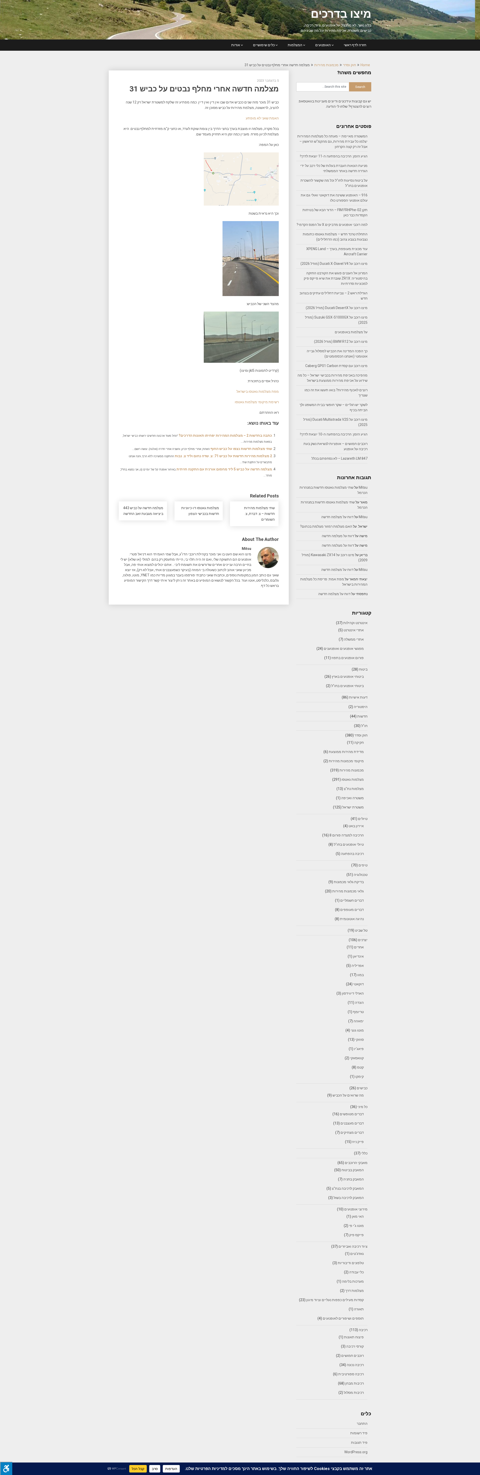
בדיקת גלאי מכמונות (349, 882)
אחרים (359, 947)
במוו (360, 975)
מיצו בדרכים (341, 13)
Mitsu (363, 487)
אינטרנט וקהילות (355, 623)
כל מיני (363, 1107)
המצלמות (295, 45)
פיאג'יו (359, 1049)
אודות (235, 45)
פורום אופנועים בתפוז (348, 658)
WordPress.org (356, 1452)
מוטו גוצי (357, 1030)
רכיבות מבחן (354, 1383)
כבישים (362, 1088)
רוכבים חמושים (352, 1356)
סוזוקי (359, 1040)
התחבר (362, 1424)
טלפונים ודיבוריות (351, 1263)
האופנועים (323, 45)
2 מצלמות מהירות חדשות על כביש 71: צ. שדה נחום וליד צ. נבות (223, 456)
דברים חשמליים (352, 900)
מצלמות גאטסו (353, 779)
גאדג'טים (357, 1254)
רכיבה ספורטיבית (351, 1374)
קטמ (360, 1067)
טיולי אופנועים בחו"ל (349, 844)
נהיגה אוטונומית (352, 919)
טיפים (363, 865)
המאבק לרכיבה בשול (349, 1198)
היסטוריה (361, 707)
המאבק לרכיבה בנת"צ (348, 1188)
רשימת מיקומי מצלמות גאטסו (257, 402)
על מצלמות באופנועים (351, 332)
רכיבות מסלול (354, 1393)
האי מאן (358, 1216)
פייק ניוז (358, 1142)
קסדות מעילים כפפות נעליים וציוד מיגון (335, 1300)
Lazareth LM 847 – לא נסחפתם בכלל (340, 458)
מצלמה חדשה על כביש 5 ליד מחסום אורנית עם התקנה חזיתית (224, 469)
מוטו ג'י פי (356, 1226)
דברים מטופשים (352, 1114)
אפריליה (358, 966)
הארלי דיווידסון (353, 993)
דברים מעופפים (352, 910)
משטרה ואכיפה (352, 798)
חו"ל (364, 726)
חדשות (362, 716)
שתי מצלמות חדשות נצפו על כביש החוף (241, 449)
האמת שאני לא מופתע (262, 118)
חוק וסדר (349, 65)
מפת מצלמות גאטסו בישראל (257, 391)
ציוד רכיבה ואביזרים (353, 1246)
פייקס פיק (356, 1235)
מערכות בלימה (353, 1281)
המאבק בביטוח (353, 1170)
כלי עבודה (356, 1272)
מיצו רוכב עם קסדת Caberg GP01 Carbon (336, 366)
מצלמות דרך (354, 1291)
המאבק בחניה (353, 1179)
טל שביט (361, 930)
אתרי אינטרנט (354, 630)
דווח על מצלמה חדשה (337, 517)
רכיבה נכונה (355, 1365)
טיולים (363, 819)
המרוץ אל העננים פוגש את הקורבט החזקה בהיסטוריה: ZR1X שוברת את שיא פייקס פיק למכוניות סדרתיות (336, 278)
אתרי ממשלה (354, 639)
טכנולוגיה (361, 875)
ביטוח (363, 669)
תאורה (359, 1309)
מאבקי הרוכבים (356, 1163)
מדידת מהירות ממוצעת (346, 752)
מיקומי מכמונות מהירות (346, 761)
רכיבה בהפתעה (352, 854)
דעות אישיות (358, 697)
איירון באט (356, 826)
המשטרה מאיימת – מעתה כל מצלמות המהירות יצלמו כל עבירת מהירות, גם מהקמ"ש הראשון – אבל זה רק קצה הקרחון (332, 141)
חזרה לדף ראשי (355, 45)
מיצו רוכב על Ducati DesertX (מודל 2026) (337, 308)
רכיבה (363, 1330)
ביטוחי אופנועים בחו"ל (347, 686)
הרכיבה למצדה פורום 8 (347, 835)
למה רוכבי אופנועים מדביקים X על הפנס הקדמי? (332, 225)
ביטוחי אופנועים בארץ (348, 677)
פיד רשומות (359, 1433)
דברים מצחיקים (352, 1132)
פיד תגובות (359, 1443)
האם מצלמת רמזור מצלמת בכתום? (326, 526)
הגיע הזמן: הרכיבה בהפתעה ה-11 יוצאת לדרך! (334, 156)
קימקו (359, 1077)
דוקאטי (358, 984)
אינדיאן (358, 956)
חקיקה (359, 742)
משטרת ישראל (353, 807)
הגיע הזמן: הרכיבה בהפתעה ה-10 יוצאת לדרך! (334, 434)
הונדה (359, 1003)
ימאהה (359, 1021)
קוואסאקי (357, 1058)
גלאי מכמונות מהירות (348, 891)
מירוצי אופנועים (356, 1209)
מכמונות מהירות (326, 65)
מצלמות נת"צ (354, 789)
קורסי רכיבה (355, 1346)
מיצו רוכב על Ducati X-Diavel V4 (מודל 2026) (334, 264)
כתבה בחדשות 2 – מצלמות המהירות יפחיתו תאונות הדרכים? (225, 435)
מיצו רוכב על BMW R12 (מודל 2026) (341, 342)
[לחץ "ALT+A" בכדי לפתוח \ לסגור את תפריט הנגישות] (6, 1468)
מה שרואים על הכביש (348, 1095)
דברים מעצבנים (352, 1123)
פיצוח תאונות (354, 1337)
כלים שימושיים (264, 45)
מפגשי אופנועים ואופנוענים (344, 649)
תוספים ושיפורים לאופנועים (343, 1318)
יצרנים (363, 940)
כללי (364, 1153)
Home (365, 65)
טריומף (358, 1012)
